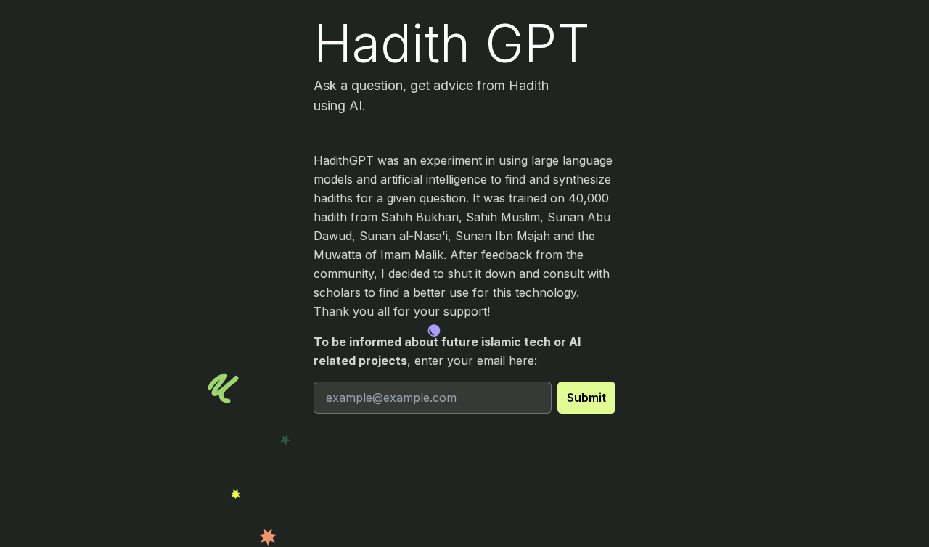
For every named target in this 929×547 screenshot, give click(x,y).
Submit (586, 397)
